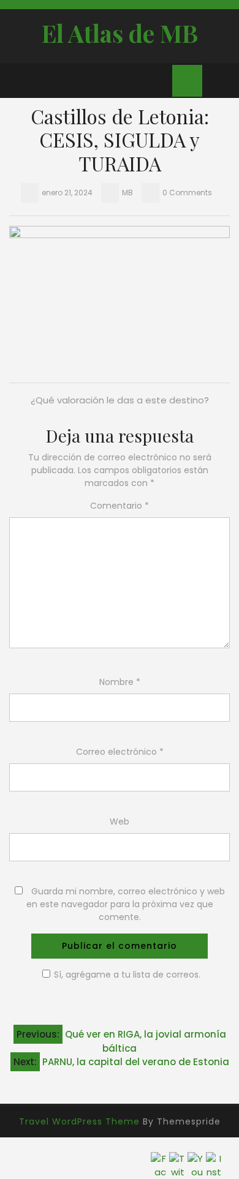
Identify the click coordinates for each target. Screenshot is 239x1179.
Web (119, 821)
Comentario (119, 506)
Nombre (119, 682)
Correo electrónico (120, 752)
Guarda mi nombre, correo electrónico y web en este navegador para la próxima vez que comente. (125, 904)
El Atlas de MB (120, 33)
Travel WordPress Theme (79, 1121)
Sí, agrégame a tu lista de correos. (127, 974)
